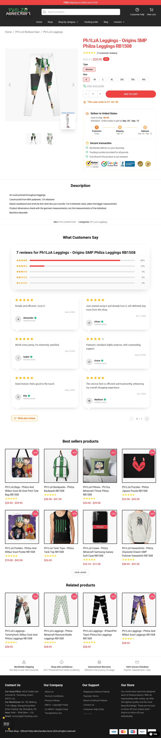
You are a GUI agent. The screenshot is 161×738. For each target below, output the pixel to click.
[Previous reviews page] (131, 419)
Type (85, 64)
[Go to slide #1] (33, 138)
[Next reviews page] (147, 419)
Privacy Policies (52, 700)
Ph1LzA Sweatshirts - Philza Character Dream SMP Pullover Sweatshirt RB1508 (137, 552)
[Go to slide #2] (49, 138)
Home (8, 31)
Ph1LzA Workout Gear (27, 31)
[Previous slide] (10, 85)
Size (85, 74)
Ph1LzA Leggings (53, 31)
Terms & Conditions (54, 696)
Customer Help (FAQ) (93, 709)
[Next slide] (73, 85)
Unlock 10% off (6, 724)
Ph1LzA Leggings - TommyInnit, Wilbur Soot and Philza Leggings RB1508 (21, 634)
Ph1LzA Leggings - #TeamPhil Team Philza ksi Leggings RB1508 (100, 634)
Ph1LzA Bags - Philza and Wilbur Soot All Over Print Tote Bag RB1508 (21, 491)
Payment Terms (91, 696)
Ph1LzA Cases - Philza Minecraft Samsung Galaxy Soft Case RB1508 (98, 552)
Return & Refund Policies (95, 700)
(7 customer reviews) (107, 53)
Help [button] (155, 734)
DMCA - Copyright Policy (56, 705)
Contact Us (88, 705)
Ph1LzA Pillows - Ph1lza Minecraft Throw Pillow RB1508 (96, 491)
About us (49, 691)
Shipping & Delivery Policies (96, 691)
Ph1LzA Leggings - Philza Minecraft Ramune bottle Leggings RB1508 (58, 634)
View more (81, 572)
